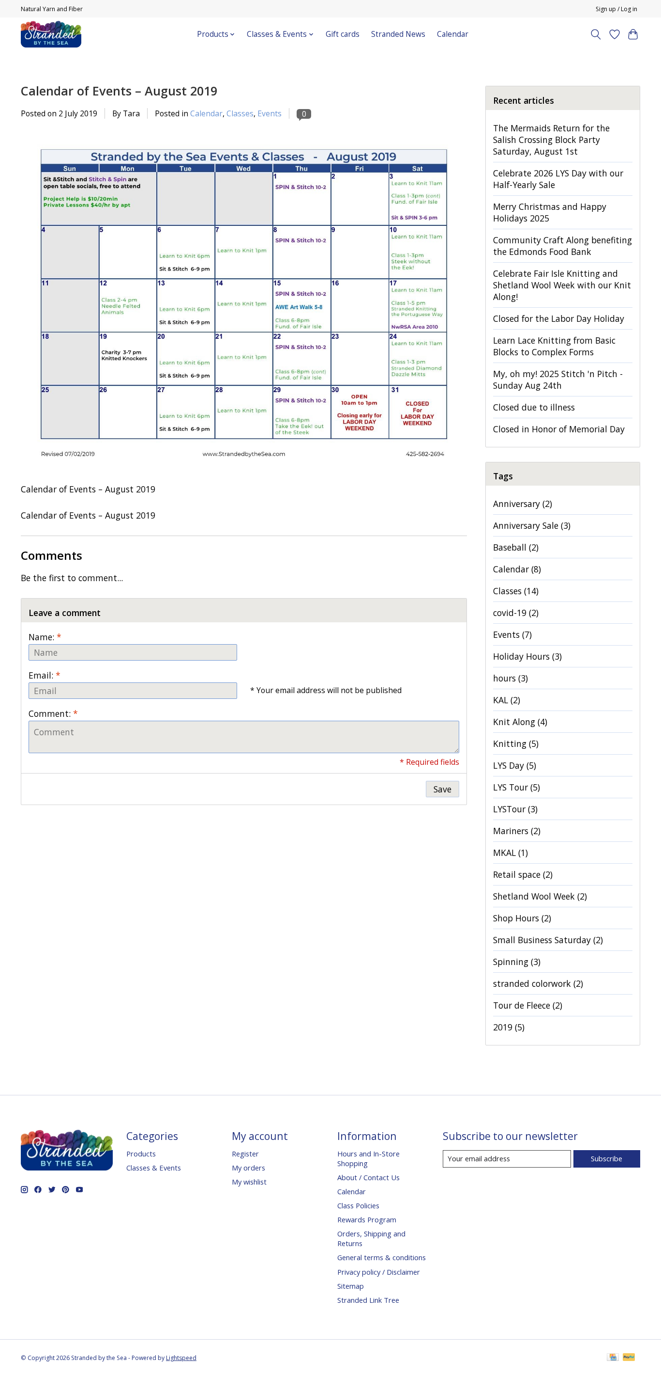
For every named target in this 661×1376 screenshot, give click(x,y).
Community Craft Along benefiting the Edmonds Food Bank (562, 245)
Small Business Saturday (548, 940)
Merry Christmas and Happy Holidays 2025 (549, 212)
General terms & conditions (381, 1257)
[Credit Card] (613, 1358)
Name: (45, 637)
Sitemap (350, 1286)
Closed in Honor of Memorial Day (559, 429)
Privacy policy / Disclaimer (378, 1272)
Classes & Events (153, 1167)
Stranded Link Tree (368, 1300)
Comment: (53, 713)
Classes (240, 113)
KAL (506, 700)
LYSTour (515, 809)
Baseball (516, 547)
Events (269, 113)
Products (141, 1153)
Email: (44, 675)
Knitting (516, 743)
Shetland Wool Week (540, 896)
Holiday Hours (527, 656)
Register (245, 1153)
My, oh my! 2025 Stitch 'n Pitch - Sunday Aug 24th (558, 379)
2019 (509, 1027)
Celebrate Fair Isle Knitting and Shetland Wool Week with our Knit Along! (562, 285)
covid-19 (516, 612)
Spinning (517, 961)
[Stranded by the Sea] (51, 34)
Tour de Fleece (527, 1005)
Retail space (523, 874)
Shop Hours (522, 918)
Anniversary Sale (532, 525)
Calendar (452, 34)
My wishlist (249, 1181)
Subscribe (606, 1158)
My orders (248, 1167)
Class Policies (358, 1205)
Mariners (517, 831)
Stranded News (398, 34)
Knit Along (520, 722)
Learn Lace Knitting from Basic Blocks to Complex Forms (554, 346)
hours (510, 678)
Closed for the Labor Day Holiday (558, 318)
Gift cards (343, 34)
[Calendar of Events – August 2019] (244, 477)
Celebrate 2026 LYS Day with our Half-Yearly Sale (558, 178)
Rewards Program (366, 1219)
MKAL (510, 852)
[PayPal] (629, 1358)
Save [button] (442, 789)
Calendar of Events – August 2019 (119, 90)
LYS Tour (516, 787)
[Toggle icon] (596, 34)
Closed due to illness (534, 407)
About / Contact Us (368, 1177)
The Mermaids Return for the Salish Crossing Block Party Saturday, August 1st (551, 139)
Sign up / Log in (616, 9)
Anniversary (522, 503)
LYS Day (514, 765)
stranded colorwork (538, 983)
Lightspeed (181, 1358)
